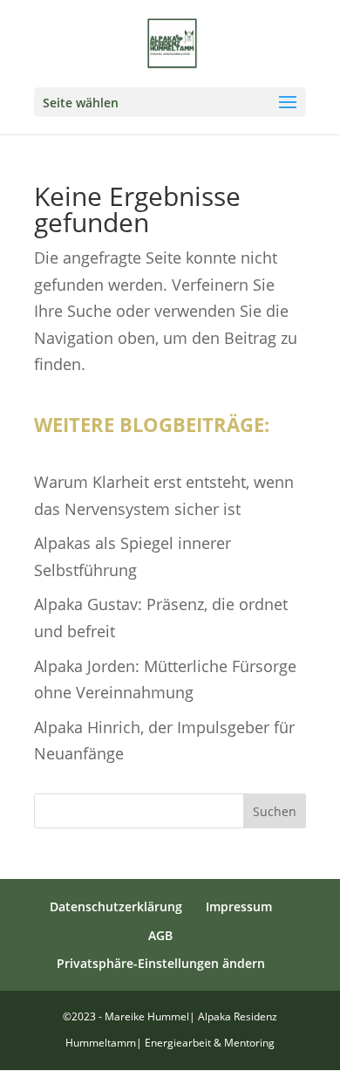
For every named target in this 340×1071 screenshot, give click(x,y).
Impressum (239, 906)
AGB (160, 935)
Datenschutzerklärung (116, 906)
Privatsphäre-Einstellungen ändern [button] (161, 963)
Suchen (274, 811)
